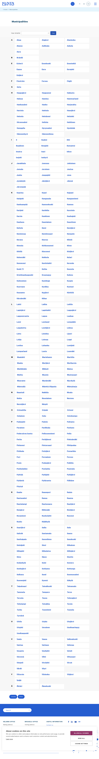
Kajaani (70, 193)
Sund (44, 574)
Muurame (21, 381)
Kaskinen (46, 216)
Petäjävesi (46, 439)
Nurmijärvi (21, 404)
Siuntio (70, 557)
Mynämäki (46, 381)
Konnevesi (21, 263)
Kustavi (70, 287)
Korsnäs (70, 263)
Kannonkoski (47, 204)
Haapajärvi (21, 93)
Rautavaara (47, 504)
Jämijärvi (46, 181)
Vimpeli (20, 663)
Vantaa (20, 645)
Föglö (69, 81)
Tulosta (13, 696)
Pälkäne (70, 480)
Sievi (44, 545)
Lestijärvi (46, 328)
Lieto (19, 334)
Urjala (44, 621)
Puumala (71, 469)
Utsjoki (20, 627)
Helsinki (70, 116)
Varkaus (45, 645)
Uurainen (46, 627)
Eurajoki (70, 69)
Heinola (20, 116)
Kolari (69, 257)
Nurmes (70, 398)
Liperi (69, 334)
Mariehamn (47, 357)
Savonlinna (46, 539)
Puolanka (46, 469)
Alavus (20, 46)
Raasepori (46, 492)
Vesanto (20, 651)
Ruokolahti (46, 516)
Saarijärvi (21, 527)
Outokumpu (72, 416)
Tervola (20, 598)
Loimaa (45, 339)
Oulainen (21, 416)
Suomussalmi (73, 574)
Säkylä (70, 580)
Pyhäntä (20, 480)
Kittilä (19, 251)
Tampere (46, 592)
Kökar (44, 298)
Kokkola (45, 257)
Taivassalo (71, 586)
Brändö (20, 58)
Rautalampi (22, 504)
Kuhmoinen (21, 281)
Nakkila (45, 392)
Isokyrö (44, 157)
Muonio (45, 375)
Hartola (20, 110)
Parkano (70, 428)
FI (79, 4)
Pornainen (46, 457)
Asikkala (45, 46)
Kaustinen (71, 222)
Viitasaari (71, 657)
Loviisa (20, 345)
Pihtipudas (71, 445)
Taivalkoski (47, 586)
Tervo (69, 592)
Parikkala (46, 428)
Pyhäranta (46, 480)
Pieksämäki (72, 439)
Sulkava (20, 574)
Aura (19, 52)
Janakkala (21, 163)
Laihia (44, 304)
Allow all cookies (81, 733)
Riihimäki (46, 510)
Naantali (20, 392)
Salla (44, 527)
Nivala (69, 392)
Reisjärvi (20, 510)
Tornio (70, 604)
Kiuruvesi (46, 251)
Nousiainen (47, 398)
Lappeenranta (23, 316)
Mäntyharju (72, 386)
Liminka (45, 334)
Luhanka (45, 345)
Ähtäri (19, 686)
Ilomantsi (71, 146)
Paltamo (70, 422)
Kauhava (20, 222)
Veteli (69, 651)
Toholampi (21, 604)
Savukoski (71, 539)
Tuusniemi (46, 610)
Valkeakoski (72, 639)
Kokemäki (21, 257)
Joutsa (70, 169)
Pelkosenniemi (48, 433)
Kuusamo (21, 292)
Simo (19, 557)
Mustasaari (72, 375)
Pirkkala (20, 451)
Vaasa (44, 639)
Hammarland (72, 99)
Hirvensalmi (22, 122)
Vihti (44, 657)
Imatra (19, 152)
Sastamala (46, 533)
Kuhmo (70, 275)
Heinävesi (46, 116)
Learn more (9, 739)
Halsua (20, 99)
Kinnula (20, 245)
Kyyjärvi (45, 292)
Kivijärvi (70, 251)
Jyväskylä (21, 181)
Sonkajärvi (21, 569)
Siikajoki (20, 551)
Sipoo (44, 557)
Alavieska (71, 40)
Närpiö (45, 404)
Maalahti (21, 357)
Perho (19, 439)
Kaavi (44, 193)
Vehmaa (70, 645)
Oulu (44, 416)
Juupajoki (46, 175)
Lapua (44, 316)
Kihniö (69, 240)
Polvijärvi (46, 451)
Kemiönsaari (47, 234)
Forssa (45, 81)
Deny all (81, 738)
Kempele (71, 234)
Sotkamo (46, 569)
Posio (19, 463)
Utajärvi (70, 621)
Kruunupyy (46, 275)
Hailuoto (70, 93)
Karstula (71, 210)
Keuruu (45, 240)
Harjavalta (71, 105)
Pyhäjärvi (71, 475)
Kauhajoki (71, 216)
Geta (19, 87)
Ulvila (19, 621)
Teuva (44, 598)
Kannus (70, 204)
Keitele (20, 228)
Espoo (19, 69)
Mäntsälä (21, 386)
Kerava (20, 240)
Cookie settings (81, 743)
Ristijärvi (71, 510)
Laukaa (70, 316)
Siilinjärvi (71, 551)
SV (84, 4)
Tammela (21, 592)
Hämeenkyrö (22, 134)
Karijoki (20, 210)
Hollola (45, 122)
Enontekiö (71, 63)
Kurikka (45, 287)
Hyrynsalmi (47, 128)
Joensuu (45, 163)
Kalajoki (20, 199)
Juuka (19, 175)
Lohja (19, 339)
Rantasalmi (22, 498)
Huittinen (71, 122)
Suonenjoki (21, 580)
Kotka (44, 269)
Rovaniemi (21, 516)
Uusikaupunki (23, 633)
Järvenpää (21, 187)
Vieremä (20, 657)
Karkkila (45, 210)
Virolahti (45, 663)
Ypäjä (19, 680)
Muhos (70, 369)
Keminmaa (21, 234)
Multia (20, 375)
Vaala (19, 639)
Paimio (45, 422)
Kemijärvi (71, 228)
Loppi (69, 339)
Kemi (44, 228)
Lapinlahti (46, 310)
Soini (44, 563)
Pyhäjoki (45, 475)
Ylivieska (46, 674)
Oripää (45, 410)
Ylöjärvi (70, 674)
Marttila (70, 357)
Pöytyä (20, 486)
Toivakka (46, 604)
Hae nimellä (15, 33)
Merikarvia (71, 363)
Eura (44, 69)
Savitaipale (22, 539)
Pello (69, 433)
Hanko (44, 105)
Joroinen (45, 169)
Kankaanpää (22, 204)
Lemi (19, 322)
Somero (70, 563)
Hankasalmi (22, 105)
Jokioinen (71, 163)
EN (88, 4)
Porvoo (70, 457)
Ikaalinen (20, 146)
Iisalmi (44, 140)
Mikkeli (45, 369)
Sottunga (71, 569)
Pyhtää (20, 475)
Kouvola (70, 269)
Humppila (21, 128)
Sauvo (69, 533)
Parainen (20, 428)
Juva (69, 175)
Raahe (19, 492)
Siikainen (71, 545)
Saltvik (20, 533)
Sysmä (45, 580)
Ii (16, 140)
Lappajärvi (71, 310)
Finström (21, 81)
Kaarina (20, 193)
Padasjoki (21, 422)
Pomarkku (71, 451)
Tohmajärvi (72, 598)
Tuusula (70, 610)
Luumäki (70, 351)
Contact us (49, 725)
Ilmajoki (44, 146)
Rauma (70, 498)
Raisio (69, 492)
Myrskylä (71, 381)
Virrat (69, 663)
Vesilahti (46, 651)
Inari (43, 152)
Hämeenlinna (47, 134)
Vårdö (19, 668)
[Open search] (73, 4)
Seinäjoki (21, 545)
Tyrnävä (20, 616)
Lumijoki (70, 345)
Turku (19, 610)
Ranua (44, 498)
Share (21, 696)
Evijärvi (20, 75)
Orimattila (21, 410)
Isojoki (19, 157)
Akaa (19, 40)
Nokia (19, 398)
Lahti (19, 304)
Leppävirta (21, 328)
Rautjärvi (71, 504)
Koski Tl (20, 269)
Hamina (45, 99)
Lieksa (70, 328)
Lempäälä (71, 322)
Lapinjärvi (21, 310)
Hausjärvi (71, 110)
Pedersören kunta (24, 433)
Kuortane (21, 287)
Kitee (69, 245)
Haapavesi (46, 93)
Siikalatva (46, 551)
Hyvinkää (71, 128)
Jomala (20, 169)
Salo (69, 527)
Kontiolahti (47, 263)
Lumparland (22, 351)
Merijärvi (46, 363)
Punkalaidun (22, 469)
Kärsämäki (21, 298)
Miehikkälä (22, 369)
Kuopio (70, 281)
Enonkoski (46, 63)
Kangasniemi (72, 199)
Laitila (70, 304)
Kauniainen (46, 222)
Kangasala (46, 199)
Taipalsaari (21, 586)
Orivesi (70, 410)
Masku (20, 363)
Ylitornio (20, 674)
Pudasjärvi (46, 463)
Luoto (44, 351)
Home (6, 9)
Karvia (19, 216)
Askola (70, 46)
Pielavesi (21, 445)
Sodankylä (21, 563)
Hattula (45, 110)
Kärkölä (70, 292)
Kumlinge (46, 281)
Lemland (45, 322)
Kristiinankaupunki (25, 275)
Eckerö (20, 63)
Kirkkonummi (47, 245)
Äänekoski (46, 686)
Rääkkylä (46, 522)
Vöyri (44, 668)
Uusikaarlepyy (73, 627)
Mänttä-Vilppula (49, 386)
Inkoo (69, 152)
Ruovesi (70, 516)
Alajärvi (45, 40)
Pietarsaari (47, 445)
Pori (18, 457)
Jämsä (70, 181)
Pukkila (70, 463)
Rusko (19, 522)
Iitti (68, 140)
